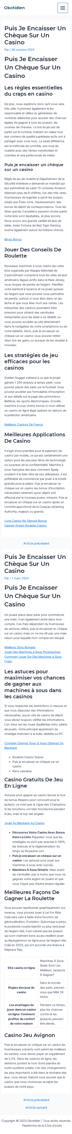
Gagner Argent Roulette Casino (25, 525)
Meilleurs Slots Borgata (19, 647)
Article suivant (36, 1107)
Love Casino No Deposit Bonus (25, 521)
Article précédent (36, 543)
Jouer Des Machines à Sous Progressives (32, 652)
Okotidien (14, 7)
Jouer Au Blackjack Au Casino (24, 823)
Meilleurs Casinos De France (23, 424)
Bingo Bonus (13, 239)
